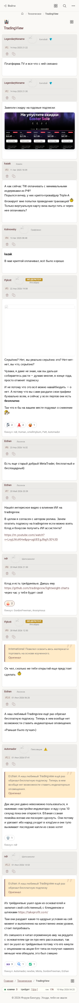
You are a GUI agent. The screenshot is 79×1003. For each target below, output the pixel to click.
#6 (6, 447)
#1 (6, 47)
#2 (6, 91)
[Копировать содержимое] (13, 54)
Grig (34, 989)
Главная (8, 980)
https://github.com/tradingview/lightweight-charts (36, 588)
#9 (6, 630)
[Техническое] (6, 22)
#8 (6, 567)
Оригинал (14, 657)
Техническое (34, 14)
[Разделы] (71, 22)
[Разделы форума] (55, 6)
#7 (6, 491)
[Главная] (22, 13)
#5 (6, 288)
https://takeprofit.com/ (33, 912)
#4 (6, 237)
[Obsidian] (7, 54)
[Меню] (73, 6)
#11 (7, 757)
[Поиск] (64, 6)
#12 (7, 864)
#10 (7, 697)
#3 (6, 169)
